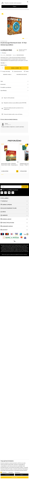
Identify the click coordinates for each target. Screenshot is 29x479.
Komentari (3, 84)
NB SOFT (17, 254)
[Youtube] (9, 192)
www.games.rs (8, 254)
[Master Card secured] (22, 237)
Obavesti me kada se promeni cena (23, 50)
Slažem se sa (10, 189)
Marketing (17, 472)
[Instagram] (5, 192)
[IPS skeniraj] (14, 241)
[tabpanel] (14, 25)
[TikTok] (13, 192)
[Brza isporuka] (2, 14)
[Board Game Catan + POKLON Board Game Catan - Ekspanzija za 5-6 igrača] (9, 153)
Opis (2, 81)
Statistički (11, 472)
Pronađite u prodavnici (6, 87)
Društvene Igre (4, 41)
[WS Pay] (25, 234)
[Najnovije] (2, 144)
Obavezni (4, 472)
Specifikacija (3, 90)
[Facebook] (2, 192)
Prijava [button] (14, 6)
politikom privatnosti (13, 189)
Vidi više (3, 63)
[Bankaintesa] (11, 237)
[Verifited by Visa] (25, 237)
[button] (5, 71)
